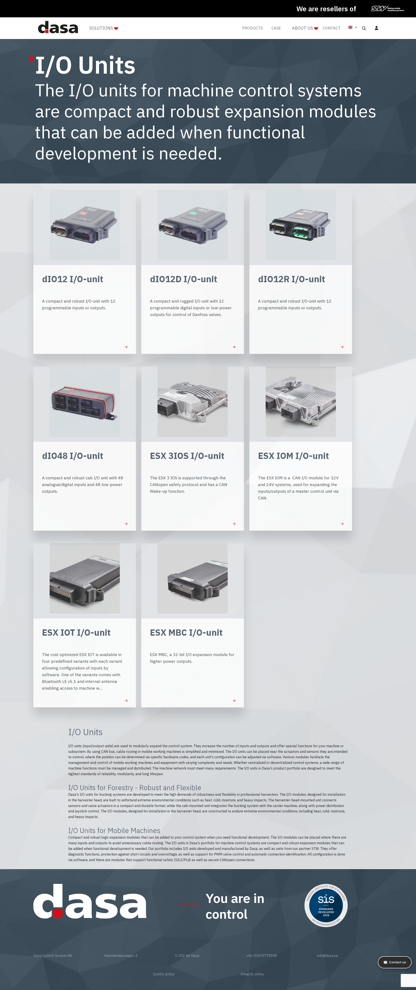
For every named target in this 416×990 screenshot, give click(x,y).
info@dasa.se (327, 955)
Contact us (397, 962)
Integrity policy (252, 974)
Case (276, 28)
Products (252, 28)
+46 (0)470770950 (261, 955)
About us (302, 28)
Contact (332, 28)
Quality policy (163, 974)
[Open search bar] (364, 28)
